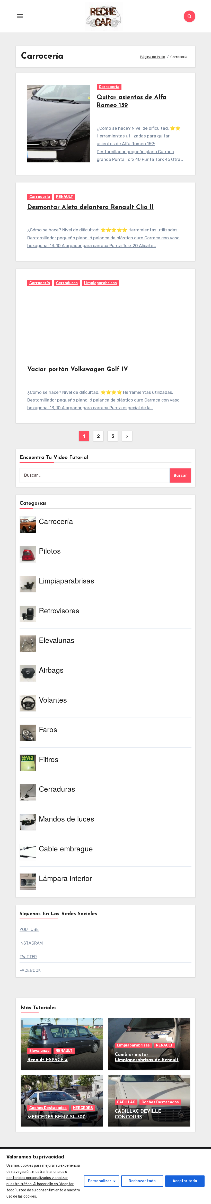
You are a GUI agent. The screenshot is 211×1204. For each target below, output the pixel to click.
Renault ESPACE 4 (47, 1060)
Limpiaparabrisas (100, 283)
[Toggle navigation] (20, 16)
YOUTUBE (29, 929)
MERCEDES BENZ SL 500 (56, 1117)
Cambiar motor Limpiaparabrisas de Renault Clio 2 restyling (147, 1060)
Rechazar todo (142, 1181)
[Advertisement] (106, 326)
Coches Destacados (48, 1108)
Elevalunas (56, 640)
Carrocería (109, 87)
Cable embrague (66, 848)
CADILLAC (126, 1102)
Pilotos (50, 550)
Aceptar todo (185, 1181)
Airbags (51, 670)
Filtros (48, 759)
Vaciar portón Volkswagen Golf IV (77, 370)
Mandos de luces (66, 818)
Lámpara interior (65, 878)
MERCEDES (83, 1108)
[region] (105, 1176)
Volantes (53, 699)
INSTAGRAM (31, 943)
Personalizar (99, 1181)
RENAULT (64, 197)
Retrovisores (59, 610)
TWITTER (28, 956)
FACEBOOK (30, 970)
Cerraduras (67, 283)
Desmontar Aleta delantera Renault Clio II (90, 207)
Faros (48, 729)
